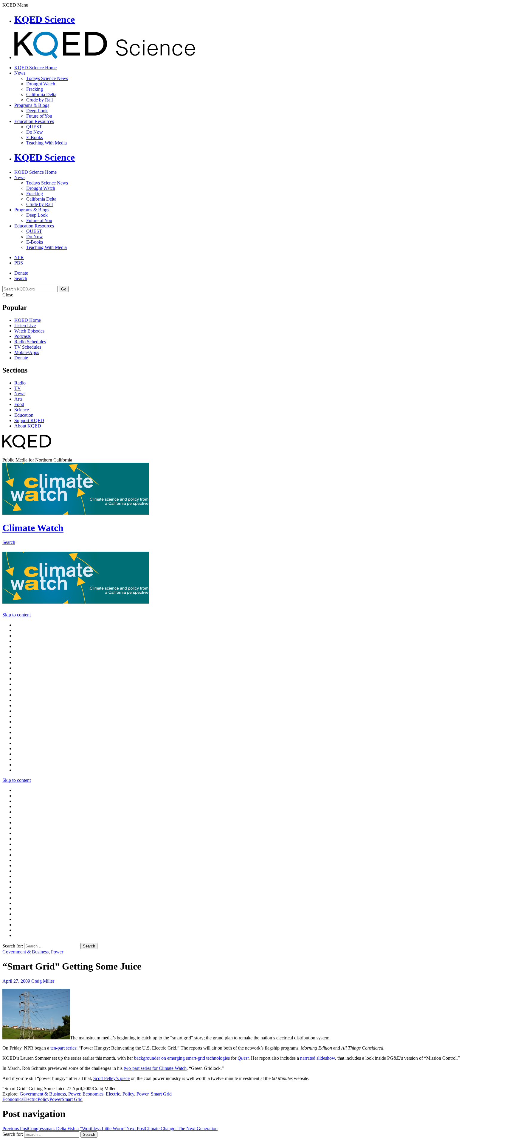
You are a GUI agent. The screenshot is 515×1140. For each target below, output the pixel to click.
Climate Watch (32, 527)
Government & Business (25, 951)
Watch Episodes (29, 330)
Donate (21, 273)
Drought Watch (40, 83)
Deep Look (37, 110)
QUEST (34, 126)
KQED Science (44, 19)
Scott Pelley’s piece (111, 1078)
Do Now (34, 132)
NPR (19, 257)
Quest (243, 1058)
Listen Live (25, 325)
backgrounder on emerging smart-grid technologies (182, 1058)
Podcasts (22, 336)
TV (17, 388)
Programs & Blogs (31, 105)
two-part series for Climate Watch (155, 1068)
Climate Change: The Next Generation (172, 1128)
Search (20, 278)
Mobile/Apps (26, 352)
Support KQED (29, 420)
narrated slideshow (317, 1058)
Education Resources (34, 121)
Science (21, 409)
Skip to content (16, 614)
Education (23, 415)
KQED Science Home (35, 67)
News (19, 73)
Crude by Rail (39, 99)
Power (57, 951)
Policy (128, 1093)
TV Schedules (27, 347)
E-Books (34, 137)
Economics (93, 1093)
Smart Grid (161, 1093)
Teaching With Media (46, 142)
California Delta (41, 94)
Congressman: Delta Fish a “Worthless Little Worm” (64, 1128)
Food (19, 404)
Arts (18, 398)
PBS (18, 262)
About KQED (27, 425)
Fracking (34, 89)
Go (63, 289)
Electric (113, 1093)
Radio (20, 382)
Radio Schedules (30, 341)
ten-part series (63, 1047)
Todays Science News (47, 78)
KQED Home (27, 320)
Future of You (39, 116)
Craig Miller (42, 981)
